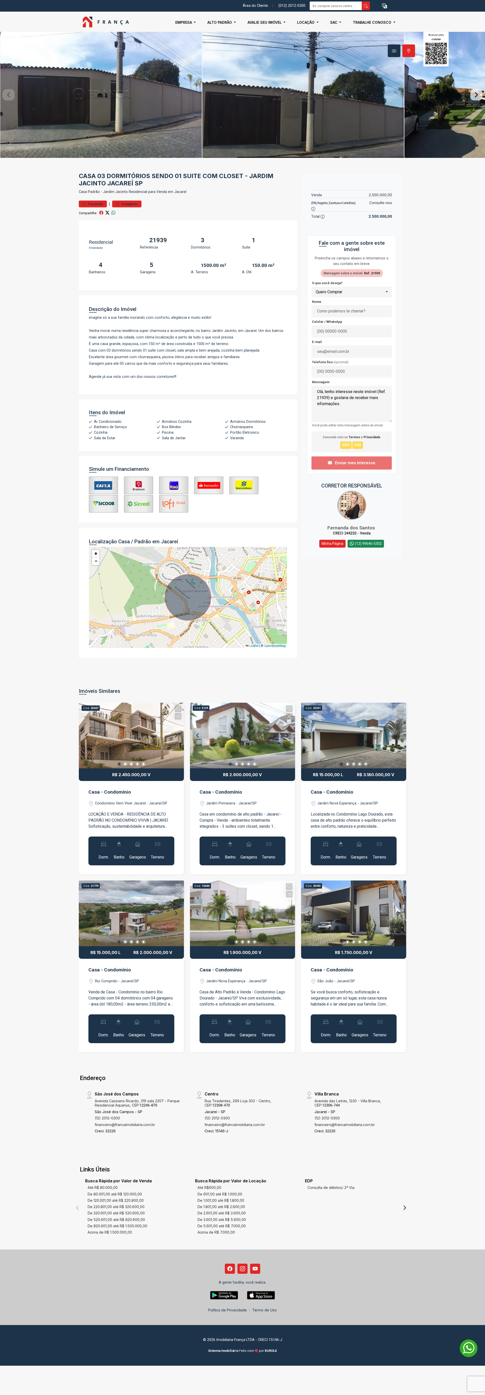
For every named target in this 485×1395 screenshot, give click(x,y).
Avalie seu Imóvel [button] (265, 22)
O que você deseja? (327, 283)
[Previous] (86, 735)
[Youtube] (255, 1269)
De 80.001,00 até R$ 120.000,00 (115, 1194)
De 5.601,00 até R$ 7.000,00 (222, 1226)
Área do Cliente (255, 6)
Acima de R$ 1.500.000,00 (110, 1232)
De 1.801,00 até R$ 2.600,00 (221, 1207)
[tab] (394, 50)
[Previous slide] (9, 95)
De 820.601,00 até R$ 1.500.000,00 (117, 1226)
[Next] (175, 735)
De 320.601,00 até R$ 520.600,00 (116, 1213)
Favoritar (95, 204)
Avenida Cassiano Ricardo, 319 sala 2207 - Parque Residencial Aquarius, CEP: (137, 1103)
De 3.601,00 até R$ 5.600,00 (222, 1219)
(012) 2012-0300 (291, 6)
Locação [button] (306, 22)
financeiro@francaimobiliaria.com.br (125, 1124)
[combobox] (351, 292)
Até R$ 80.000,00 (103, 1187)
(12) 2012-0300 (107, 1118)
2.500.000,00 (380, 194)
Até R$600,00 (209, 1187)
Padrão (94, 192)
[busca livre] (366, 6)
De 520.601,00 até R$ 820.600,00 (116, 1219)
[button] (384, 6)
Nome (316, 302)
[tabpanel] (242, 95)
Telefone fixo (330, 362)
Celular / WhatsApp (327, 322)
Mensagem (320, 382)
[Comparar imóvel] (178, 716)
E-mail (317, 342)
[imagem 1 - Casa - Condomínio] (131, 735)
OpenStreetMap (275, 646)
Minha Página (332, 544)
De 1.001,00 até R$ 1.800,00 (221, 1200)
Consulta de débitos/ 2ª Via (330, 1187)
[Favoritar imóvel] (178, 708)
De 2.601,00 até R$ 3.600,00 (222, 1213)
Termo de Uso (264, 1310)
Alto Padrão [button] (220, 22)
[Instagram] (242, 1269)
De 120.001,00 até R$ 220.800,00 (116, 1200)
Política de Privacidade (227, 1310)
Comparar (129, 204)
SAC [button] (334, 22)
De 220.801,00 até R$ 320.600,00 (116, 1207)
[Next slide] (476, 95)
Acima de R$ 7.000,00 (216, 1232)
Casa (83, 192)
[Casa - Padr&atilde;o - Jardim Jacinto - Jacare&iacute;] (104, 22)
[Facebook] (230, 1269)
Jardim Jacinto (115, 192)
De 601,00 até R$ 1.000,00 (220, 1194)
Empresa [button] (184, 22)
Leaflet (254, 646)
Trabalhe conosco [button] (372, 22)
